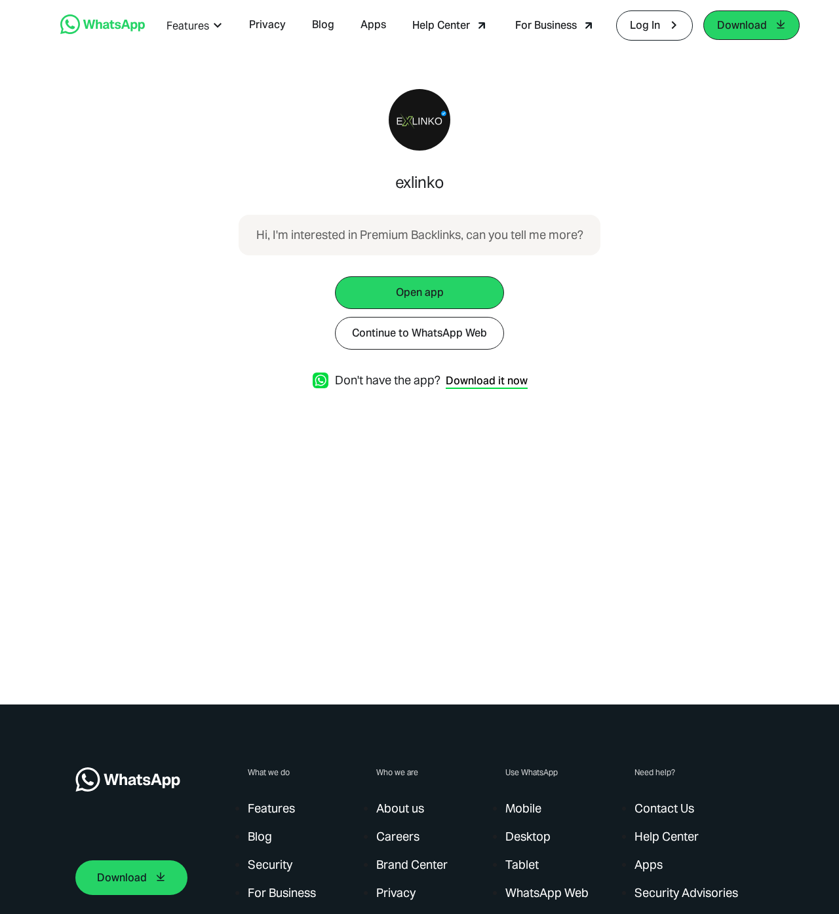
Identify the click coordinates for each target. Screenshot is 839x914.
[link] (103, 30)
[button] (194, 26)
